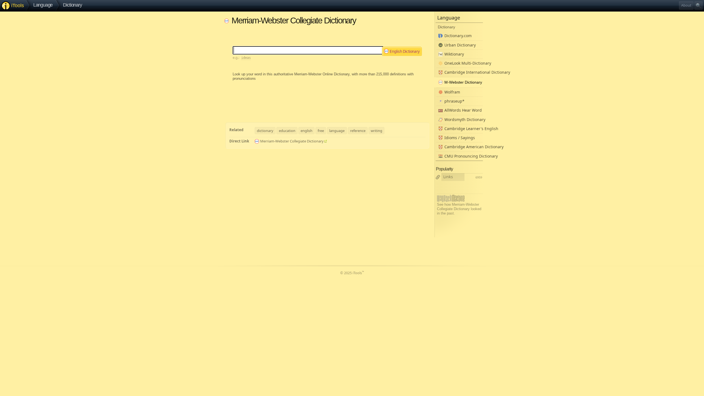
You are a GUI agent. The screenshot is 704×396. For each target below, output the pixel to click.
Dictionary (72, 5)
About (686, 5)
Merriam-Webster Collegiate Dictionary (292, 141)
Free (321, 130)
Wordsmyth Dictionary (463, 119)
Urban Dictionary (460, 45)
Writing (376, 130)
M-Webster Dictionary (463, 82)
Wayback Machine (450, 198)
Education (287, 130)
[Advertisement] (327, 96)
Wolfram (452, 92)
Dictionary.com (458, 35)
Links (448, 176)
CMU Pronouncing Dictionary (463, 156)
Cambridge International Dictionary (463, 72)
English (306, 130)
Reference (357, 130)
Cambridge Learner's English (463, 128)
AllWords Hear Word (463, 110)
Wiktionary (454, 54)
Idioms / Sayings (459, 137)
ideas (246, 58)
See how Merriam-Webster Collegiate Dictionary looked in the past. (459, 208)
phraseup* (454, 101)
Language (43, 5)
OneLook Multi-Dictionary (463, 63)
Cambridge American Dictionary (463, 146)
